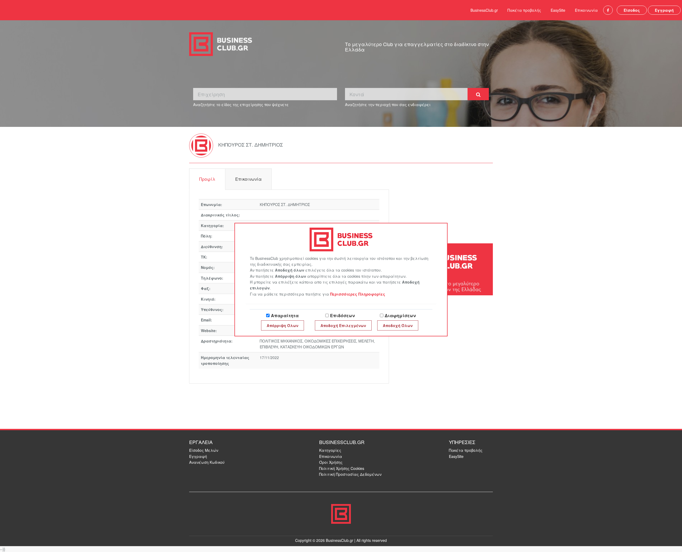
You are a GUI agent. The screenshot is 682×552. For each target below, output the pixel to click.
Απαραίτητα (285, 315)
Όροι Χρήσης (331, 462)
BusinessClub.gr (484, 10)
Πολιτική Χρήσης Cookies (341, 468)
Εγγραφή (664, 10)
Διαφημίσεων (400, 315)
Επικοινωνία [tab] (248, 179)
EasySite (558, 10)
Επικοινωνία (586, 10)
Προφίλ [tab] (207, 179)
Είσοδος (632, 10)
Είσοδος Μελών (203, 450)
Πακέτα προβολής (524, 10)
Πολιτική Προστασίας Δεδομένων (350, 474)
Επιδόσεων (342, 315)
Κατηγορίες (330, 450)
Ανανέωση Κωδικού (207, 462)
